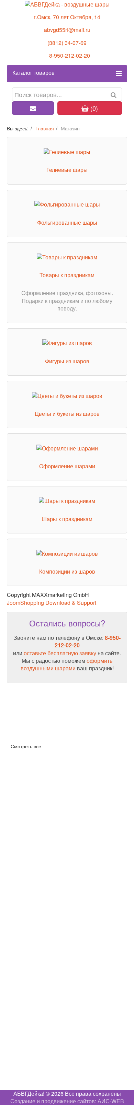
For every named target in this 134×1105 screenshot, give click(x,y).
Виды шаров (23, 722)
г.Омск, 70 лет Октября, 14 (67, 17)
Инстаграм (20, 1054)
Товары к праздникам (67, 275)
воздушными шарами (48, 668)
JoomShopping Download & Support (51, 603)
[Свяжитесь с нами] (33, 108)
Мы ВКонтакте (25, 1046)
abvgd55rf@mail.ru (67, 30)
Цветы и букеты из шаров (67, 414)
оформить (99, 661)
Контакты (19, 990)
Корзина (17, 817)
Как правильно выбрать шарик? (47, 733)
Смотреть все (26, 746)
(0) (93, 108)
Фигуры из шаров (67, 361)
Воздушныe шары (30, 864)
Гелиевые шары (67, 170)
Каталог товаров (33, 73)
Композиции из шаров (67, 571)
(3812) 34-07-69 (67, 43)
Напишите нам (26, 1062)
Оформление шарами (67, 466)
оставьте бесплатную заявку (60, 653)
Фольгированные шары (67, 222)
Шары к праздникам (67, 519)
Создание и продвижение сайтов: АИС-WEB (67, 1101)
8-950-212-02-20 (69, 55)
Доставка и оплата (30, 805)
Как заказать (22, 794)
